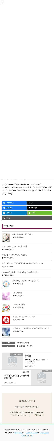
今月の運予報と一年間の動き (22, 234)
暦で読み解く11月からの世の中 (23, 317)
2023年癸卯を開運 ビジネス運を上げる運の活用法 (20, 272)
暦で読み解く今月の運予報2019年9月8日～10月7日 (30, 328)
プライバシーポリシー (19, 415)
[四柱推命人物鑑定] (12, 360)
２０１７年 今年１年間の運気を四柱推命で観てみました (22, 263)
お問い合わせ (38, 415)
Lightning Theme (32, 433)
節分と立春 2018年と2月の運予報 (14, 255)
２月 (31, 346)
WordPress (18, 433)
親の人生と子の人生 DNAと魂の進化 (25, 281)
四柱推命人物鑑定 (23, 343)
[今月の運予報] (41, 376)
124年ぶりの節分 (18, 305)
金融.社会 (22, 346)
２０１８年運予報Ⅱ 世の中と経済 (14, 246)
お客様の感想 (17, 293)
